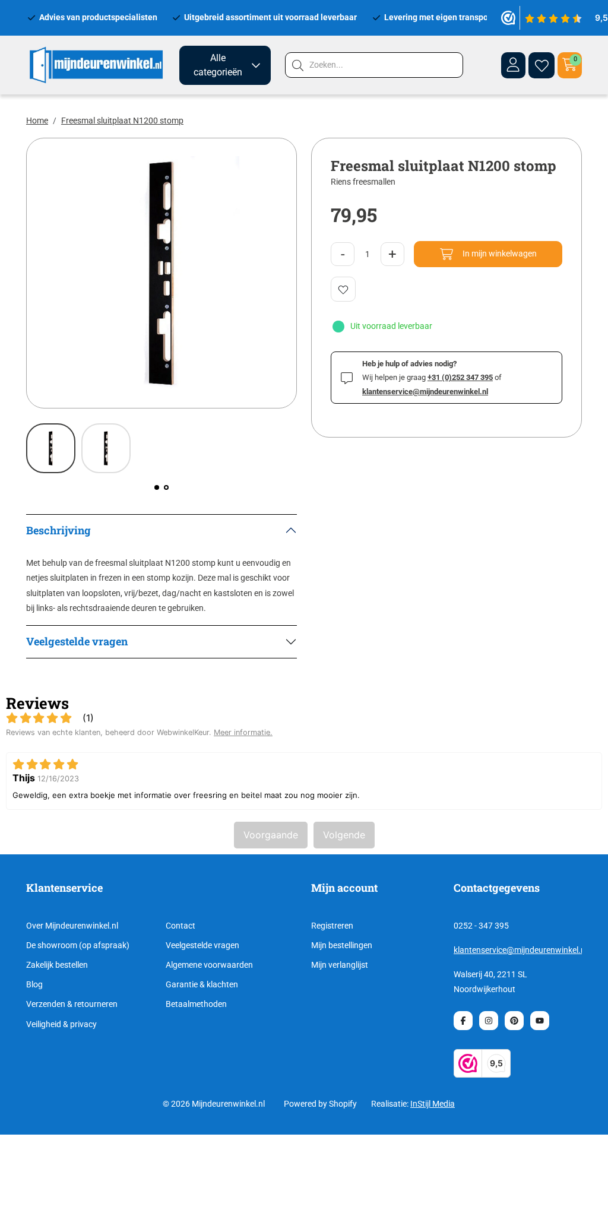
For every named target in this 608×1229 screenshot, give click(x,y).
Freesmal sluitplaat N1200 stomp (122, 120)
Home (37, 120)
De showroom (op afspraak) (77, 945)
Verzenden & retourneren (72, 1004)
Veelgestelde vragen (202, 945)
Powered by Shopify (320, 1103)
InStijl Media (432, 1103)
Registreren (332, 925)
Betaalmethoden (196, 1004)
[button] (156, 487)
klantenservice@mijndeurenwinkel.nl (520, 950)
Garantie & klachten (202, 984)
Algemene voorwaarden (209, 965)
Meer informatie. (243, 732)
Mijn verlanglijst (339, 965)
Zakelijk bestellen (57, 965)
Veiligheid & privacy (61, 1024)
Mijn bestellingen (341, 945)
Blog (34, 984)
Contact (180, 925)
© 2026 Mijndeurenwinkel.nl (214, 1103)
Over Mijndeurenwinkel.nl (72, 925)
